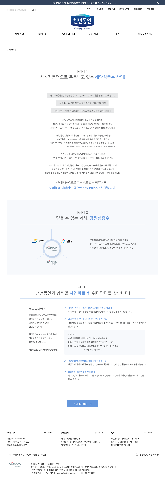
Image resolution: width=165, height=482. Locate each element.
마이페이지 (138, 9)
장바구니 (111, 9)
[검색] (33, 10)
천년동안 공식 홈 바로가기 (149, 454)
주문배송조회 (124, 9)
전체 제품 (19, 34)
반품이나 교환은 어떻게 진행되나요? (124, 441)
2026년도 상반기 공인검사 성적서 (73, 445)
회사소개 (12, 454)
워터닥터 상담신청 (82, 403)
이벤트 (119, 34)
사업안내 (44, 454)
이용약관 (20, 454)
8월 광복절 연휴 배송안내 (70, 438)
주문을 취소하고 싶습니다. (120, 445)
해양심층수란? (145, 34)
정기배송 (42, 34)
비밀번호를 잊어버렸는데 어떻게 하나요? (126, 438)
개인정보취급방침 (32, 454)
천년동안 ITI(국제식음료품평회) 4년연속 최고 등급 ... (80, 441)
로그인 (89, 9)
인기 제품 (93, 34)
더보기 (100, 432)
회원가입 (100, 9)
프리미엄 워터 (68, 34)
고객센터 (150, 9)
